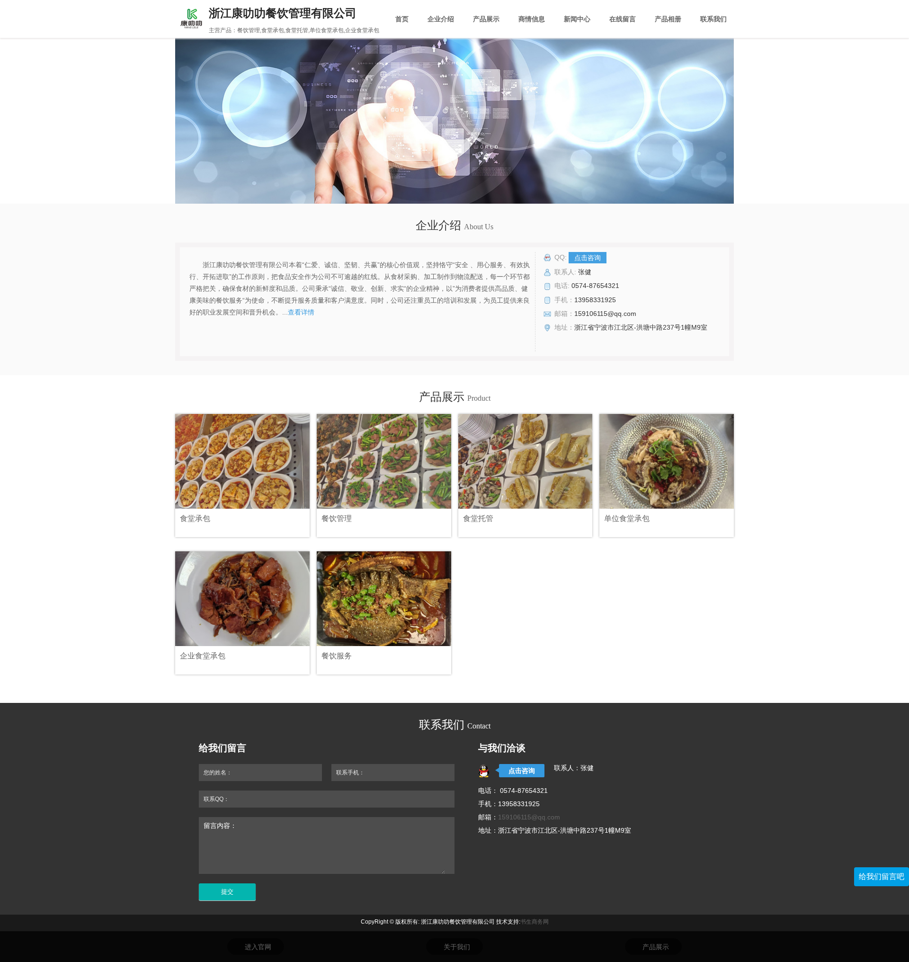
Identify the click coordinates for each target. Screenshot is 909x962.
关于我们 (457, 947)
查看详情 (301, 312)
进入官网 (258, 947)
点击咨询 (587, 257)
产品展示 (486, 19)
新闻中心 (577, 19)
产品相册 (668, 19)
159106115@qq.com (529, 817)
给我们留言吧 (881, 876)
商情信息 (531, 19)
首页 (402, 19)
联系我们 (713, 19)
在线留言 (622, 19)
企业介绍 (441, 19)
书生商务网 (534, 921)
